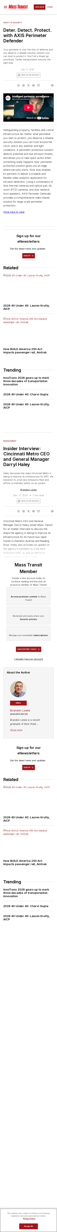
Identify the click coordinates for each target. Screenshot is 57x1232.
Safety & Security (12, 23)
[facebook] (18, 85)
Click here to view (13, 212)
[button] (5, 7)
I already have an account (28, 659)
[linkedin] (23, 85)
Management (10, 441)
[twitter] (28, 85)
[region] (28, 1220)
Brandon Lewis (28, 489)
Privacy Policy (29, 1219)
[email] (38, 85)
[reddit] (33, 85)
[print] (52, 85)
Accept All (28, 1226)
